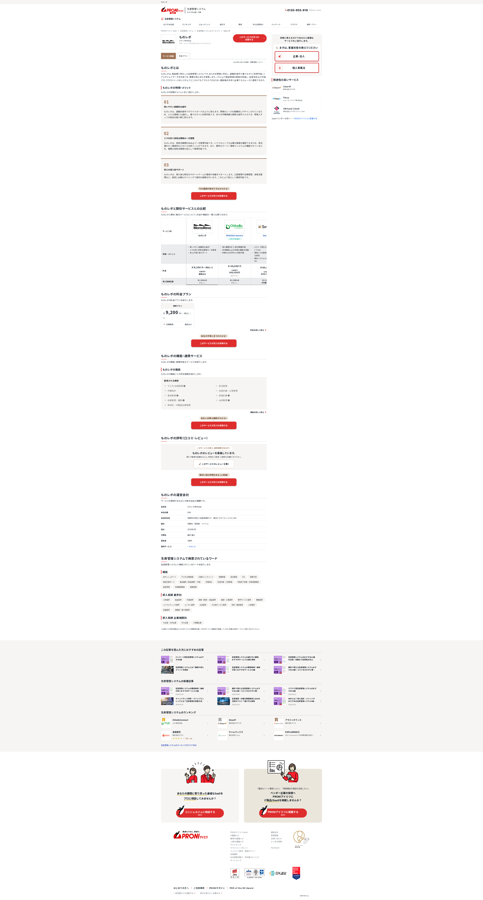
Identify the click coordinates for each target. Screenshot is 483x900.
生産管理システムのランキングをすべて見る (179, 745)
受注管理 (233, 577)
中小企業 (185, 623)
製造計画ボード (169, 582)
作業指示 (209, 582)
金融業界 (166, 610)
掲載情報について (248, 62)
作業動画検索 (180, 587)
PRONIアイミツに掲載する (305, 118)
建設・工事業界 (227, 600)
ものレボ (185, 37)
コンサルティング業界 (171, 605)
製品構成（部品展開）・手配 (190, 582)
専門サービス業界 (244, 600)
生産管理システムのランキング (208, 31)
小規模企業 (197, 623)
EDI (243, 577)
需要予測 (253, 577)
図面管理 (193, 587)
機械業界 (259, 600)
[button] (297, 56)
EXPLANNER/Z (292, 732)
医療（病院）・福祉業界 (207, 600)
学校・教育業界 (237, 605)
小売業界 (166, 600)
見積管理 (222, 577)
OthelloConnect (234, 235)
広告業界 (203, 605)
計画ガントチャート (206, 577)
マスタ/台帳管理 (187, 577)
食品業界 (178, 600)
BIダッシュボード (169, 577)
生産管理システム (186, 31)
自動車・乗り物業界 (182, 610)
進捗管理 (166, 587)
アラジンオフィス (293, 720)
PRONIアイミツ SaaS (169, 31)
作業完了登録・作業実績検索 (248, 582)
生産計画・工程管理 (224, 582)
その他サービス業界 (219, 605)
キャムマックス (236, 732)
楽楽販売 (177, 732)
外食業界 (190, 600)
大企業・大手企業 (169, 623)
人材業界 (251, 605)
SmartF (232, 720)
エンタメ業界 (189, 605)
